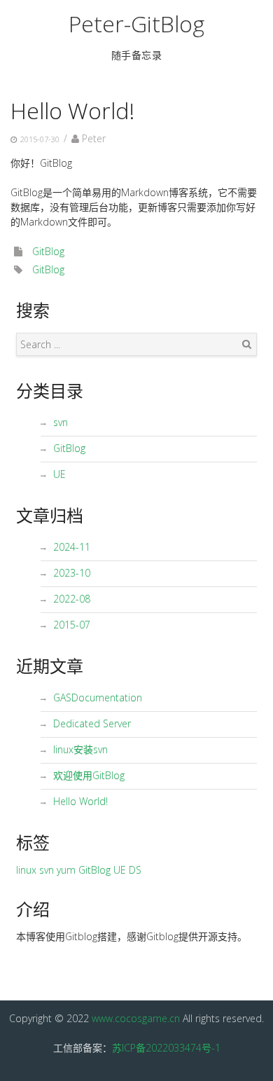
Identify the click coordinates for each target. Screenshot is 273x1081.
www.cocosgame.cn (136, 1018)
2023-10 (71, 572)
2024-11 (71, 546)
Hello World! (72, 110)
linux (26, 869)
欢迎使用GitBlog (89, 775)
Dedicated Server (92, 723)
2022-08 (71, 598)
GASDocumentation (97, 697)
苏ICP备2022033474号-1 (166, 1047)
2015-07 (71, 624)
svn (60, 422)
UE (59, 474)
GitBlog (48, 251)
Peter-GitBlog (136, 23)
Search (246, 343)
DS (135, 869)
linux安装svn (80, 749)
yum (66, 869)
